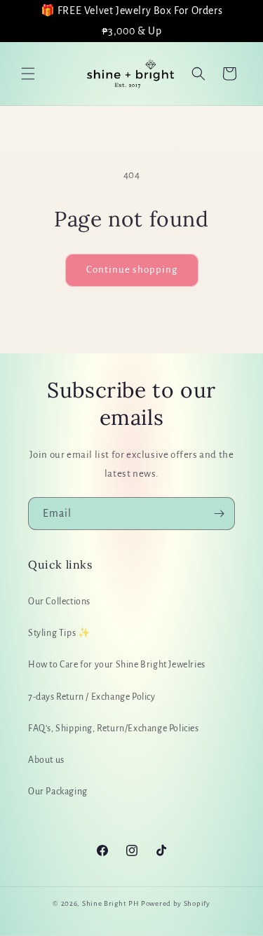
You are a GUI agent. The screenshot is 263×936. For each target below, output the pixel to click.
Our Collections (59, 601)
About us (46, 760)
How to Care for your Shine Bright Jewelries (116, 665)
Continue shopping (131, 269)
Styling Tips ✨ (59, 633)
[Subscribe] (218, 513)
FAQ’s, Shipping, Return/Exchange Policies (113, 728)
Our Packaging (58, 791)
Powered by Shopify (175, 903)
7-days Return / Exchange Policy (92, 697)
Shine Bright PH (111, 903)
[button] (28, 73)
